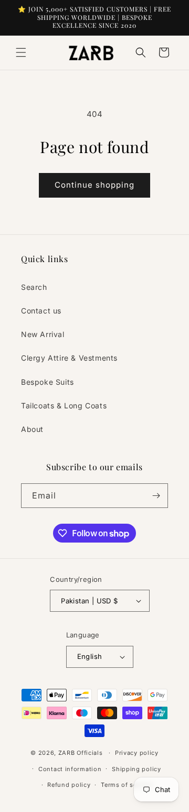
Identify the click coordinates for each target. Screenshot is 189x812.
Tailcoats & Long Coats (64, 405)
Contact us (41, 310)
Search (34, 287)
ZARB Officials (80, 752)
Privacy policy (137, 752)
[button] (21, 52)
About (32, 429)
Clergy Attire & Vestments (69, 357)
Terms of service (126, 784)
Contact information (69, 769)
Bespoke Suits (47, 381)
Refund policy (68, 784)
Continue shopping (94, 185)
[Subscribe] (155, 495)
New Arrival (43, 334)
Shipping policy (136, 769)
